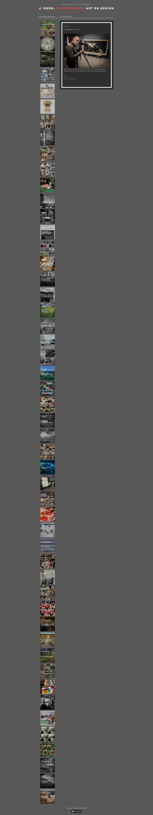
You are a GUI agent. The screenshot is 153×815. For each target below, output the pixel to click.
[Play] (73, 811)
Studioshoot (73, 78)
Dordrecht (66, 78)
